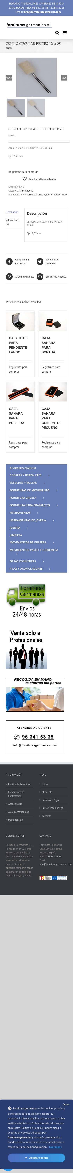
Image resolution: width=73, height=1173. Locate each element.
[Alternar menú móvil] (65, 33)
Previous (9, 77)
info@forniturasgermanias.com (56, 864)
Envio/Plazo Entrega (52, 808)
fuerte (49, 194)
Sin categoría (26, 190)
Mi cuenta (47, 792)
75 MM (22, 194)
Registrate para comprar (23, 172)
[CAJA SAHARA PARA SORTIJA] (53, 321)
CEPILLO (32, 194)
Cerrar (66, 1104)
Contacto (46, 816)
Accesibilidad (15, 804)
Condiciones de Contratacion (16, 794)
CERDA (41, 194)
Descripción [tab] (12, 212)
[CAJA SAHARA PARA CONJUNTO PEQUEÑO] (53, 392)
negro (57, 194)
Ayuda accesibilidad (18, 812)
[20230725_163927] (36, 77)
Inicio (45, 784)
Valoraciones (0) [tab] (12, 222)
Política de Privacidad (19, 784)
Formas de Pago (50, 800)
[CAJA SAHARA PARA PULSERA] (20, 392)
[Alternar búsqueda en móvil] (57, 33)
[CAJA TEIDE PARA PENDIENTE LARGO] (20, 321)
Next (64, 77)
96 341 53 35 (54, 856)
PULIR (64, 194)
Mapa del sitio (15, 819)
